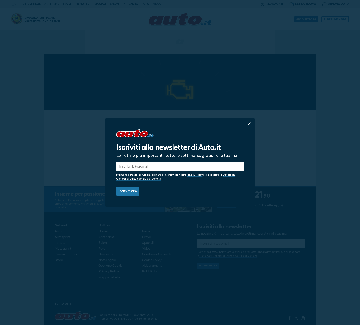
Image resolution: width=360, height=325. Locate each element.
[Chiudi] (249, 123)
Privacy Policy (194, 175)
